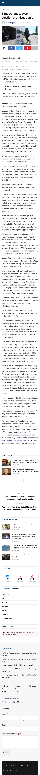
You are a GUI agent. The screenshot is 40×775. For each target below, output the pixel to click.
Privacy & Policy (26, 766)
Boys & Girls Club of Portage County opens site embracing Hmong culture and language (24, 536)
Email (4, 725)
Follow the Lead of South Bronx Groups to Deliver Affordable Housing (25, 461)
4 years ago (16, 529)
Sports (5, 615)
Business (5, 594)
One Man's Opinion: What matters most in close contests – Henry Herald (25, 470)
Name (5, 714)
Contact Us (14, 766)
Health (4, 602)
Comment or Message (11, 734)
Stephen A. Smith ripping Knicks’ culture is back (17, 665)
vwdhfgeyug (12, 23)
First (3, 721)
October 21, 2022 (18, 464)
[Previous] (18, 480)
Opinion (9, 9)
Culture (5, 598)
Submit (5, 753)
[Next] (22, 480)
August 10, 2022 (25, 23)
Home (3, 9)
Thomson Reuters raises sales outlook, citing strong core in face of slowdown (25, 547)
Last (22, 721)
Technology (7, 619)
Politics (5, 610)
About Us (4, 766)
